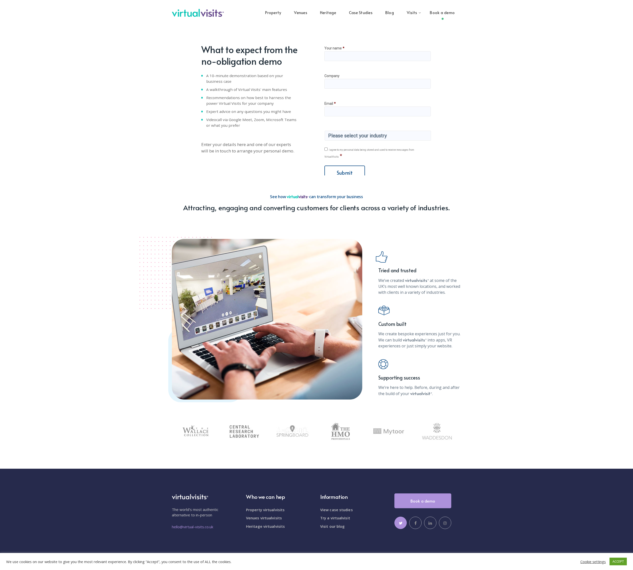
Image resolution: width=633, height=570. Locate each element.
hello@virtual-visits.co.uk (192, 526)
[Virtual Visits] (198, 12)
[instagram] (445, 523)
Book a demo (422, 501)
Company (331, 76)
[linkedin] (430, 523)
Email (330, 104)
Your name (334, 48)
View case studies (336, 509)
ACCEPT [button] (618, 561)
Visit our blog (332, 526)
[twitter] (400, 523)
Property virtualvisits (265, 509)
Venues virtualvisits (264, 517)
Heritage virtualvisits (265, 526)
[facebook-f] (415, 523)
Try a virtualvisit (335, 517)
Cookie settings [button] (593, 561)
